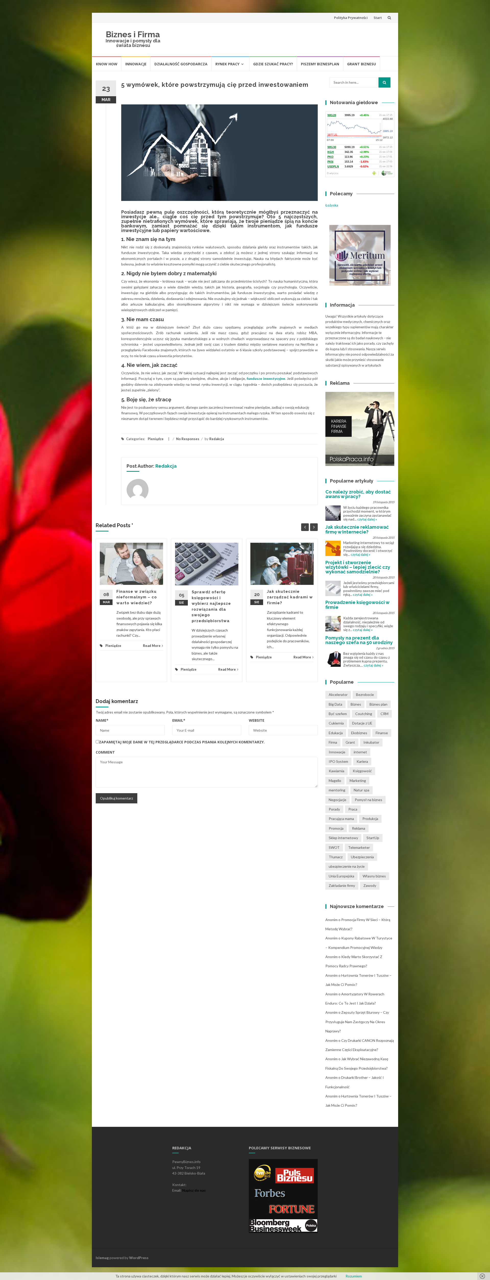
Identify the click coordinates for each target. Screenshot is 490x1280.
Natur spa (361, 790)
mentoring (337, 790)
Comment (105, 752)
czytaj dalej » (367, 519)
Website (256, 720)
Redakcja (216, 439)
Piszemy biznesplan (320, 64)
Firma (333, 742)
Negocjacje (337, 800)
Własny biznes (374, 876)
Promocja (336, 828)
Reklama (358, 828)
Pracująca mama (341, 818)
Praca (352, 809)
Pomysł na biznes (368, 800)
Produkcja (370, 818)
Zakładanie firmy (342, 885)
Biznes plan (378, 704)
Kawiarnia (336, 771)
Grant (350, 742)
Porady (334, 809)
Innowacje (135, 64)
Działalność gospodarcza (180, 64)
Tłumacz (335, 857)
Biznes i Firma (133, 34)
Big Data (335, 704)
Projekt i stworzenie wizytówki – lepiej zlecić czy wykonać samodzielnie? (357, 567)
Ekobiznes (359, 733)
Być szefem (338, 713)
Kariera (362, 761)
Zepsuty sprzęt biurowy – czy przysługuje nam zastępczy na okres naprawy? (357, 1021)
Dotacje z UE (362, 723)
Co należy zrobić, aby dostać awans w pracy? (358, 494)
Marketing (358, 780)
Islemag (102, 1257)
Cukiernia (336, 723)
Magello (335, 780)
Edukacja (336, 733)
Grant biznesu (361, 64)
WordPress (139, 1257)
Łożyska (331, 205)
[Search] (384, 82)
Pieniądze (156, 439)
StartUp (372, 838)
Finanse (382, 733)
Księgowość (362, 771)
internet (360, 752)
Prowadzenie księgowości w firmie (357, 605)
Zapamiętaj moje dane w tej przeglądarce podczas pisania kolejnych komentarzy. (182, 742)
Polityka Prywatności (351, 17)
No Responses (187, 439)
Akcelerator (338, 694)
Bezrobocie (365, 694)
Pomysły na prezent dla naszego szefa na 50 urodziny (359, 640)
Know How (106, 64)
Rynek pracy (227, 64)
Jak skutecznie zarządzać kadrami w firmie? (290, 597)
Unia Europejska (341, 876)
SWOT (334, 847)
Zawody (369, 885)
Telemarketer (359, 847)
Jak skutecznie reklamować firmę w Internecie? (357, 529)
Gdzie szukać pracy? (273, 64)
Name (102, 720)
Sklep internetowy (343, 838)
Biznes (356, 704)
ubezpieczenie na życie (347, 866)
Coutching (363, 713)
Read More (152, 646)
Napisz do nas (194, 1190)
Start (378, 17)
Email (178, 720)
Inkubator (371, 742)
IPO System (338, 761)
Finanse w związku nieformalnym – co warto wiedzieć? (136, 597)
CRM (384, 713)
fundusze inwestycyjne (266, 378)
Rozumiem (354, 1276)
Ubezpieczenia (362, 857)
